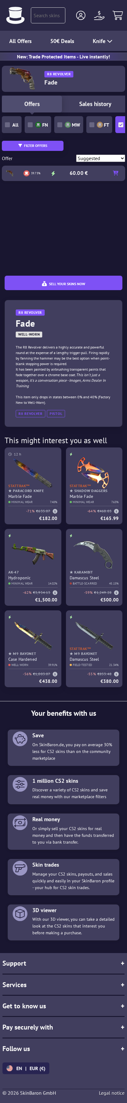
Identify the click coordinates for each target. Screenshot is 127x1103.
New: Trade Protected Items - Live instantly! (63, 56)
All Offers (20, 41)
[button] (81, 15)
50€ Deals (62, 41)
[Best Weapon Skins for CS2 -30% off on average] (15, 15)
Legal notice (112, 1093)
